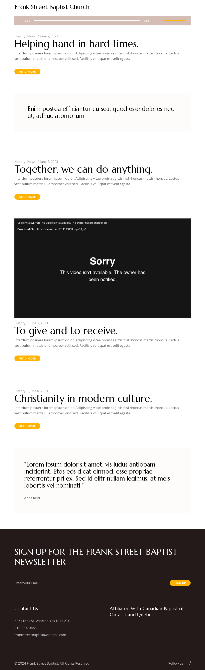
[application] (102, 21)
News (31, 36)
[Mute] (156, 20)
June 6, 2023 (39, 391)
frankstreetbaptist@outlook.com (40, 634)
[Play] (19, 20)
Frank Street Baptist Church (51, 7)
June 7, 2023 (49, 36)
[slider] (175, 20)
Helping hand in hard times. (76, 43)
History (19, 36)
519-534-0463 (25, 627)
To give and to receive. (66, 330)
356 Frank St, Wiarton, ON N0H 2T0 (42, 620)
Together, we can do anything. (83, 169)
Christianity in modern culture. (83, 398)
